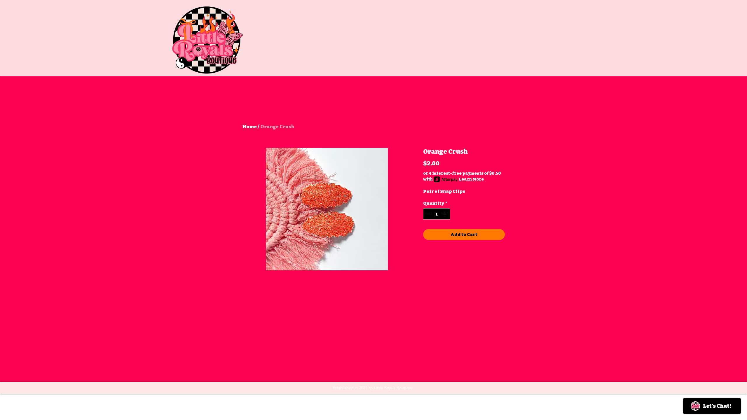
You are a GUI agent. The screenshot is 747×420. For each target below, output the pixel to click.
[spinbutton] (436, 214)
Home (249, 127)
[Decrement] (428, 214)
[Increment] (445, 214)
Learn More (471, 179)
